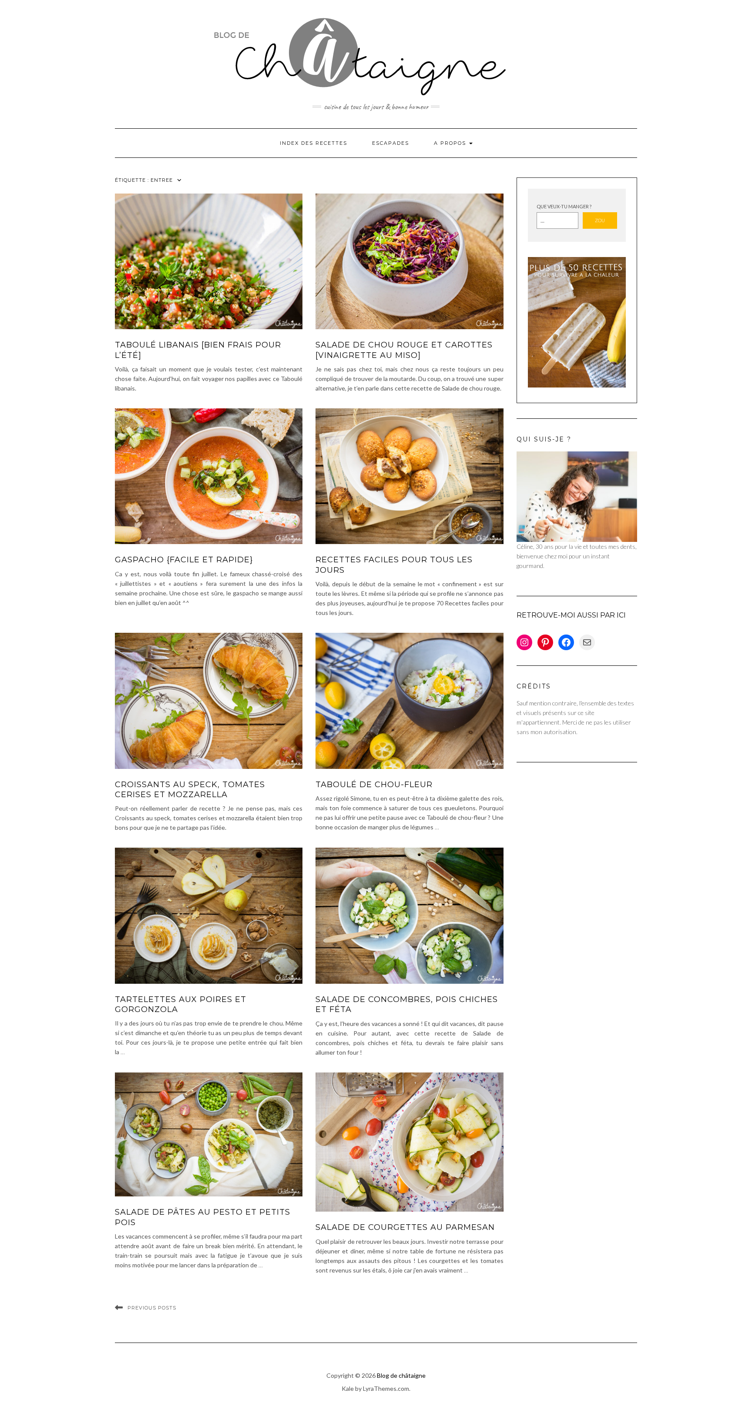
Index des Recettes (313, 143)
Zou (600, 220)
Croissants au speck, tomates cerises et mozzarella (190, 789)
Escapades (390, 143)
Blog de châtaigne (401, 1375)
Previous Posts (152, 1308)
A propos (451, 143)
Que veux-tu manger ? (564, 206)
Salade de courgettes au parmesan (405, 1227)
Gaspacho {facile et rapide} (184, 560)
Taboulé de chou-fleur (374, 784)
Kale (348, 1388)
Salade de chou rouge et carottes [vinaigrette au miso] (404, 350)
